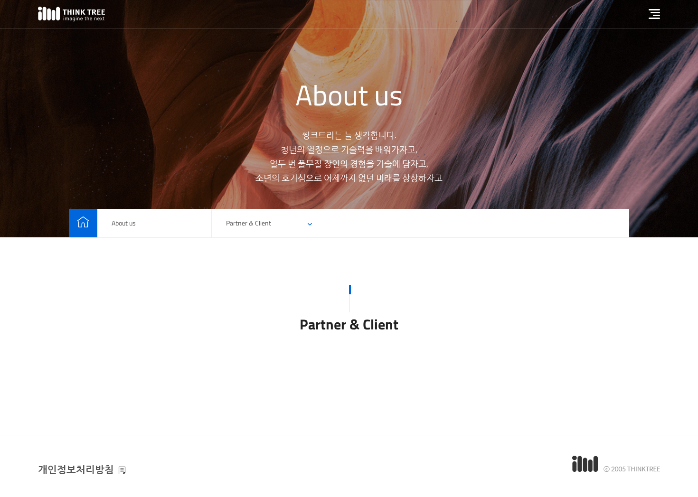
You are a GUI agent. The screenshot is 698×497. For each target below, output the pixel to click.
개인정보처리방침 (76, 469)
